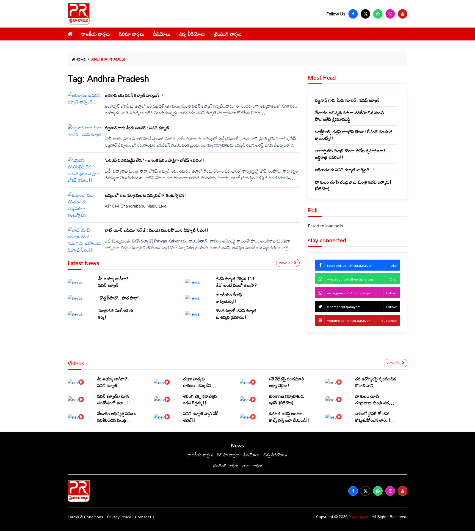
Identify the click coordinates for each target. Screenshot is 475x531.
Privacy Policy (119, 517)
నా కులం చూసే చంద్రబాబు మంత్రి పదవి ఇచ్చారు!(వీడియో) (353, 185)
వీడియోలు (161, 34)
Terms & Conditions (85, 517)
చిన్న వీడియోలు (192, 34)
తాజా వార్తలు (252, 465)
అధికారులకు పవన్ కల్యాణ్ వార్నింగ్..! (344, 169)
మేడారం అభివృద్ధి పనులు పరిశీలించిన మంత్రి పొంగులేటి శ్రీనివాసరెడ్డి (349, 115)
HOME (80, 59)
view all (285, 262)
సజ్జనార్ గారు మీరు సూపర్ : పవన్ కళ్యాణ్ (347, 100)
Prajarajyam (359, 516)
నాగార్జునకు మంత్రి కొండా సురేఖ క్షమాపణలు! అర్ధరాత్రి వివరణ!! (350, 153)
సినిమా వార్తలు (131, 34)
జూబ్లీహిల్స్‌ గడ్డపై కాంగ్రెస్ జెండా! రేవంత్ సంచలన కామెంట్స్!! (354, 134)
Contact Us (144, 517)
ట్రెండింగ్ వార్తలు (228, 34)
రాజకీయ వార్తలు (96, 34)
